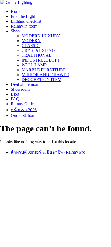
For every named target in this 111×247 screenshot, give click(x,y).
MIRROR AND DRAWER (45, 74)
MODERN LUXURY (41, 35)
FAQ (15, 99)
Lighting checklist (26, 21)
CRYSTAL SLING (38, 50)
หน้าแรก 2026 (24, 109)
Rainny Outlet (23, 103)
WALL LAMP (34, 65)
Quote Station (22, 115)
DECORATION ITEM (41, 79)
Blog (15, 94)
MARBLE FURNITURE (44, 69)
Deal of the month (26, 84)
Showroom (20, 89)
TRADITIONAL (36, 55)
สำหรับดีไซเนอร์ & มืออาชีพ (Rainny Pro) (48, 152)
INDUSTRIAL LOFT (41, 60)
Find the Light (23, 16)
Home (16, 11)
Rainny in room (24, 26)
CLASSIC (31, 45)
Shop (15, 31)
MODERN (31, 40)
